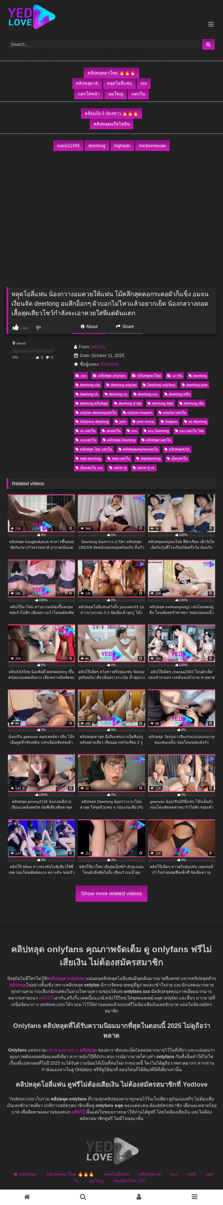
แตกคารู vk (146, 468)
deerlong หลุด (162, 403)
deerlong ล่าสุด (130, 403)
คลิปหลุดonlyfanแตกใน (140, 449)
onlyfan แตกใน (174, 413)
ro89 (191, 1174)
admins (98, 347)
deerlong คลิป (179, 394)
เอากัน (177, 376)
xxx (144, 83)
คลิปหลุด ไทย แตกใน (96, 449)
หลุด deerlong (90, 458)
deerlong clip (90, 385)
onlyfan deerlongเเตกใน (98, 413)
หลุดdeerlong (150, 458)
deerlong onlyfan (124, 385)
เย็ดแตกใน (179, 458)
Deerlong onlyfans (161, 385)
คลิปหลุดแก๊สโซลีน (112, 124)
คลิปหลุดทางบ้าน (62, 1050)
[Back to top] (206, 1189)
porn (122, 421)
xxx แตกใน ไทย (191, 431)
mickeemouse (152, 145)
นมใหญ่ (115, 94)
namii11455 (68, 145)
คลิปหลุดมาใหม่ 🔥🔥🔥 (111, 73)
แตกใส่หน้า (89, 94)
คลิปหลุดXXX (179, 449)
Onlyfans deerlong (94, 421)
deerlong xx (118, 394)
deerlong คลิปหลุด (94, 403)
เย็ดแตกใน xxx (91, 468)
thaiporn (171, 421)
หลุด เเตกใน (121, 458)
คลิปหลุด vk (87, 83)
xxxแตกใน (88, 440)
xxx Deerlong (158, 431)
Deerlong (110, 364)
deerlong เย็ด (194, 403)
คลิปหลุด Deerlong (121, 440)
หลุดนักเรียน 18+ (129, 1181)
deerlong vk (89, 394)
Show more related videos (111, 893)
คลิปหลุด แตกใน (158, 440)
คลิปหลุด (18, 985)
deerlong (97, 145)
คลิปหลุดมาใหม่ (149, 376)
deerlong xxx (148, 394)
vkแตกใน (113, 431)
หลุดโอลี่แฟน (119, 83)
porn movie (145, 421)
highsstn (122, 145)
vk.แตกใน (87, 431)
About (91, 326)
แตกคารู (120, 468)
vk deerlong (197, 421)
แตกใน (138, 94)
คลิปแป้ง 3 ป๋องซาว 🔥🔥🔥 (111, 113)
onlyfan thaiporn (139, 413)
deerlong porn (196, 385)
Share (127, 326)
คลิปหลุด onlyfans (112, 376)
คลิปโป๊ (45, 998)
